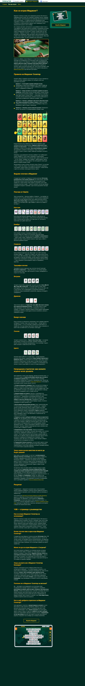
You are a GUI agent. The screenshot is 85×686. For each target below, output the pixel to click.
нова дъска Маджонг (36, 381)
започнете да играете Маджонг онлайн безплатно (34, 495)
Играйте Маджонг (31, 620)
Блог (19, 4)
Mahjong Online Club (19, 69)
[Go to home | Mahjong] (6, 1)
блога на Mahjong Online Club (36, 479)
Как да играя (12, 4)
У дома (4, 4)
